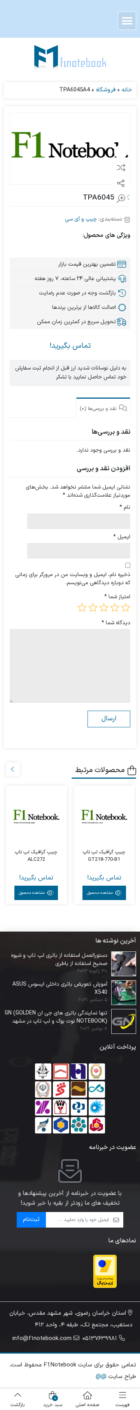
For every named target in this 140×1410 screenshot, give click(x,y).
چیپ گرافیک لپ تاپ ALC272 (36, 856)
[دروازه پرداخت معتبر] (105, 1271)
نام (124, 507)
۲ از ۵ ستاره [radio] (114, 607)
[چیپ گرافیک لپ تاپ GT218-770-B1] (104, 816)
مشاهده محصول (100, 893)
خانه (127, 90)
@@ (101, 1376)
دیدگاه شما (116, 623)
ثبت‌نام (31, 1219)
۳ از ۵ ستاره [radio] (103, 607)
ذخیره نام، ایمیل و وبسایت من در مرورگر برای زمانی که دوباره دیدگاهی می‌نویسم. (72, 579)
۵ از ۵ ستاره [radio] (82, 607)
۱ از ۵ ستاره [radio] (125, 607)
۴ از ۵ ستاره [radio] (93, 607)
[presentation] (13, 769)
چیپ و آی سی (81, 219)
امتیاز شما (117, 597)
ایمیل (121, 537)
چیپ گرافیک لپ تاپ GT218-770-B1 (104, 856)
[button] (127, 21)
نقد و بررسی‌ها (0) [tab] (99, 409)
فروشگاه (106, 90)
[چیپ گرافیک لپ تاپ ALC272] (36, 816)
